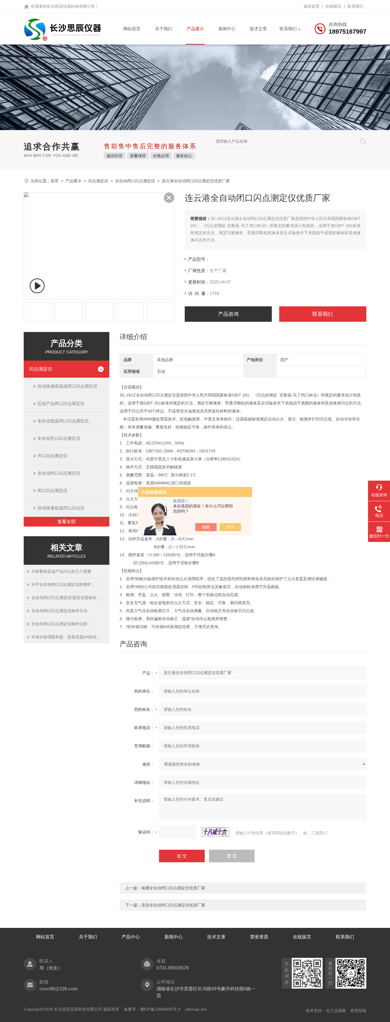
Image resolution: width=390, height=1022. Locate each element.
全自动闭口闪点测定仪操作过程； (61, 624)
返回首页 (311, 6)
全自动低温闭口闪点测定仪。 (65, 420)
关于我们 (163, 28)
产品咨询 (228, 314)
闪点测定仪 (98, 181)
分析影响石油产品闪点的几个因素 (61, 571)
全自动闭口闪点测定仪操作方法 (59, 610)
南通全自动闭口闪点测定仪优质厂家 (173, 888)
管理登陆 (358, 1010)
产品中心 (131, 936)
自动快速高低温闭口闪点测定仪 (67, 386)
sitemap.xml (196, 1009)
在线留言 (333, 6)
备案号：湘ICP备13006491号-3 (152, 1009)
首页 (55, 181)
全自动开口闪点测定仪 (58, 438)
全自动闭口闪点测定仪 (135, 181)
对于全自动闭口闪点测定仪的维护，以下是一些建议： (70, 584)
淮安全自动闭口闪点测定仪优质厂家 (173, 905)
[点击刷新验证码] (215, 832)
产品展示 (195, 28)
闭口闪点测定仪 (52, 490)
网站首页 (131, 28)
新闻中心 (227, 28)
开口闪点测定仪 (52, 455)
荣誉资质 (259, 936)
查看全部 (66, 521)
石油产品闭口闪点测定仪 (61, 403)
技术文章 (258, 28)
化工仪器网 (336, 1010)
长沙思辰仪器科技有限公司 (71, 6)
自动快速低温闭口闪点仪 (61, 507)
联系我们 (355, 6)
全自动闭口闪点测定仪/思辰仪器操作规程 (67, 597)
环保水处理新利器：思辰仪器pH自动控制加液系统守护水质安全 (70, 637)
